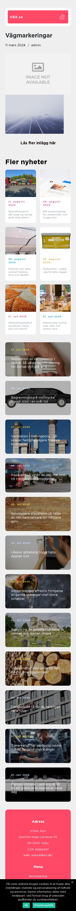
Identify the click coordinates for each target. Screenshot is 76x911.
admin (36, 45)
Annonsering (38, 876)
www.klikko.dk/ (42, 855)
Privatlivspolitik (43, 905)
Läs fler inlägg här (38, 143)
